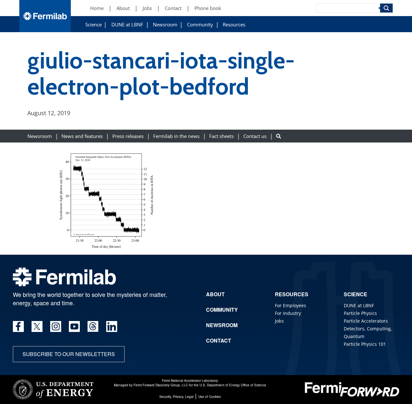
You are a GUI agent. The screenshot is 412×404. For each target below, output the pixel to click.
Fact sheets (221, 135)
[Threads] (93, 326)
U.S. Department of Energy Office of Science (233, 385)
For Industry (288, 313)
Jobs (147, 8)
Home (97, 8)
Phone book (207, 8)
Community (200, 24)
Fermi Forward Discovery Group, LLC (161, 385)
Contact (173, 8)
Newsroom (165, 24)
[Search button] (278, 135)
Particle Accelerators (366, 321)
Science (93, 24)
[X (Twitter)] (37, 326)
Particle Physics (360, 313)
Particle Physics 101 (365, 344)
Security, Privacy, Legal (176, 396)
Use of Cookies (209, 396)
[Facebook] (18, 326)
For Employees (290, 305)
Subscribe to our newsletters (69, 354)
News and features (82, 135)
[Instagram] (55, 326)
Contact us (255, 135)
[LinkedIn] (111, 326)
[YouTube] (74, 326)
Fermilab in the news (176, 135)
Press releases (128, 135)
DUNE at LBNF (127, 24)
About (123, 8)
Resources (234, 24)
